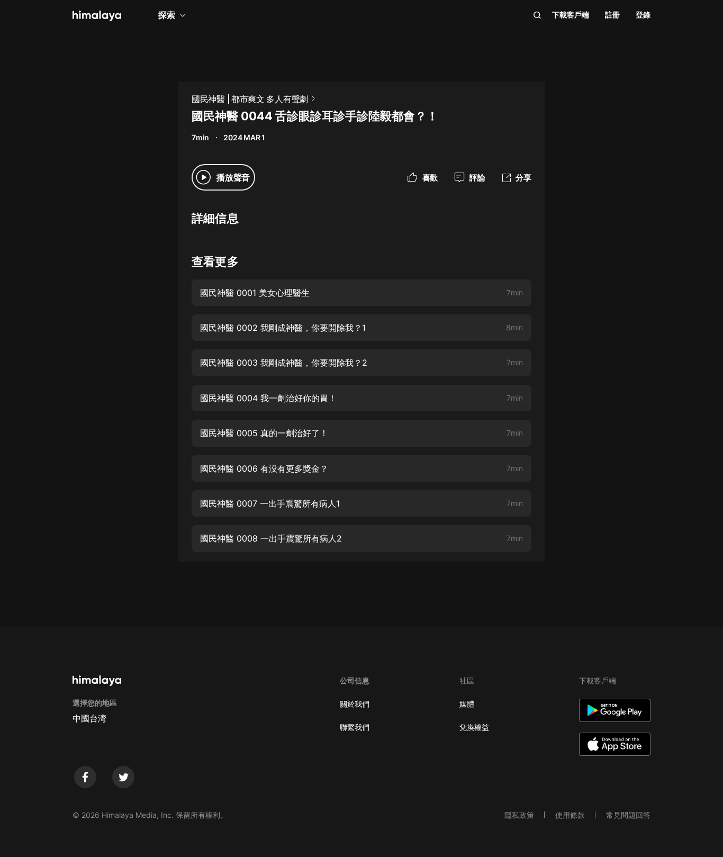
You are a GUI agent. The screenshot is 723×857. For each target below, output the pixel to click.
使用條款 (570, 814)
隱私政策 (519, 814)
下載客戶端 (570, 14)
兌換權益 (474, 727)
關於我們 (354, 703)
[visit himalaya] (97, 16)
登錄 (643, 14)
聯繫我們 (354, 727)
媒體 (466, 703)
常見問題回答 (628, 814)
